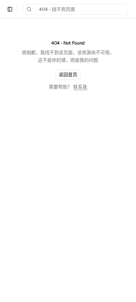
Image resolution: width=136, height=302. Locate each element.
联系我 (80, 87)
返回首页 (68, 75)
